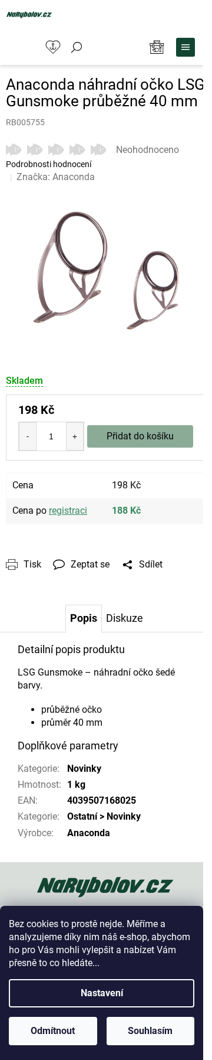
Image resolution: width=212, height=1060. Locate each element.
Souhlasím (150, 1030)
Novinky (84, 768)
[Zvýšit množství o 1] (75, 436)
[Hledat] (76, 47)
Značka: (55, 176)
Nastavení (102, 993)
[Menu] (185, 47)
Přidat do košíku (140, 436)
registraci (68, 510)
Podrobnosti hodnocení (48, 164)
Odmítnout (53, 1030)
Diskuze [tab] (124, 618)
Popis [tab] (83, 618)
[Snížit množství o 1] (28, 436)
